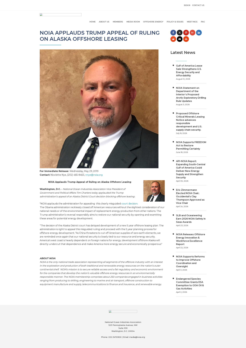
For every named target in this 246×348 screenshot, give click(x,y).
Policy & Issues (175, 22)
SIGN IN (187, 5)
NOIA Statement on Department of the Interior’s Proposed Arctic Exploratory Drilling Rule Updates (191, 94)
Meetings (192, 22)
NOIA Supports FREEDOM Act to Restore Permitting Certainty (191, 145)
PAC (203, 22)
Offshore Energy (153, 22)
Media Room (133, 22)
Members (118, 22)
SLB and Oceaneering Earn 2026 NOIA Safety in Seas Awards (191, 218)
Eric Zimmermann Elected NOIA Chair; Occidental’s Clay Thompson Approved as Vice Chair (190, 196)
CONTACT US (198, 5)
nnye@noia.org (94, 175)
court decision (129, 203)
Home (92, 22)
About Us (104, 22)
